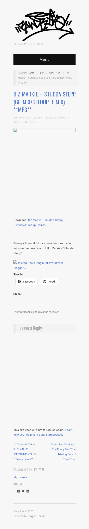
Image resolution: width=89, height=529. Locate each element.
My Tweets (20, 477)
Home (31, 73)
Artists (16, 122)
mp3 (24, 122)
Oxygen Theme (36, 516)
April (51, 73)
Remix (32, 122)
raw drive (18, 117)
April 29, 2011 (35, 117)
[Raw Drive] (44, 23)
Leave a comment (56, 117)
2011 (41, 73)
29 (59, 73)
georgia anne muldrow (46, 312)
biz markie (26, 312)
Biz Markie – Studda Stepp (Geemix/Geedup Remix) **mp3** (44, 102)
